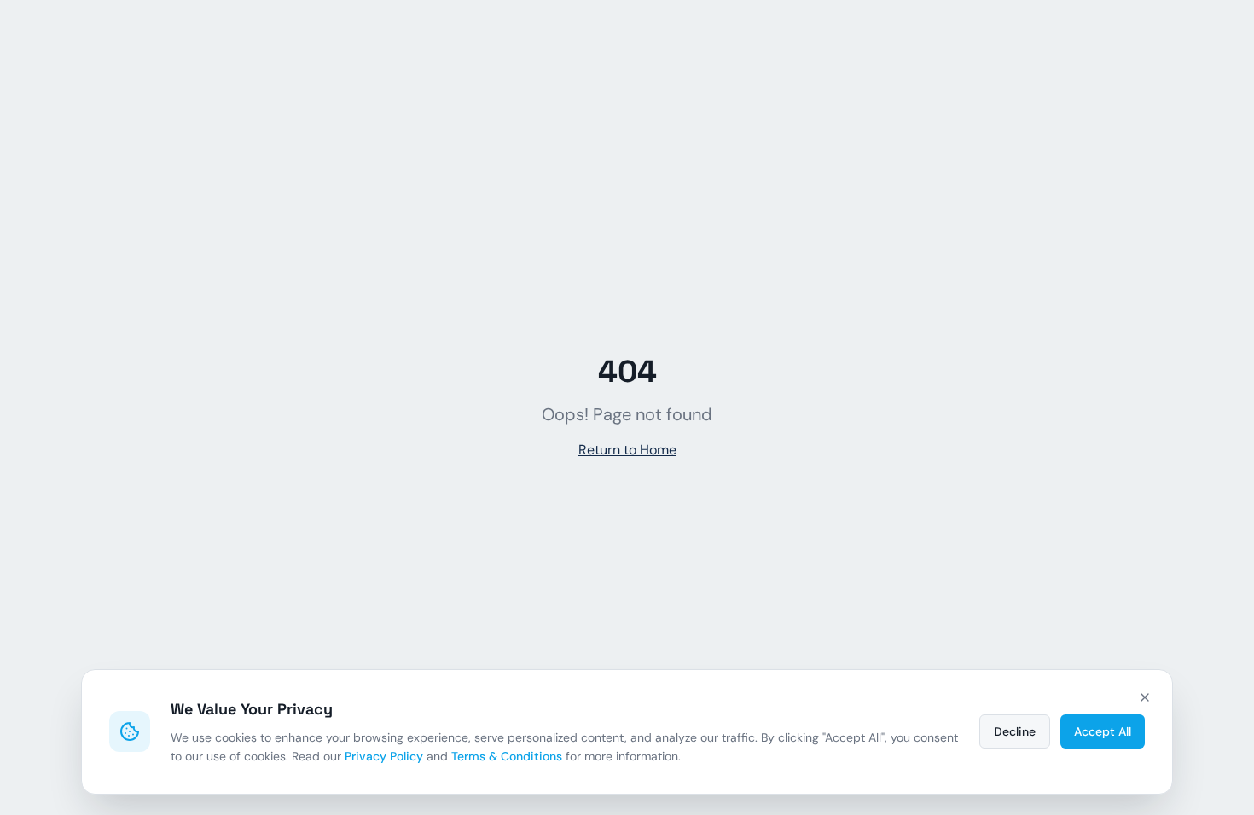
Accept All (1102, 731)
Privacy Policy (384, 756)
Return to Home (627, 450)
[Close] (1144, 697)
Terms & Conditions (506, 756)
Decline (1015, 731)
